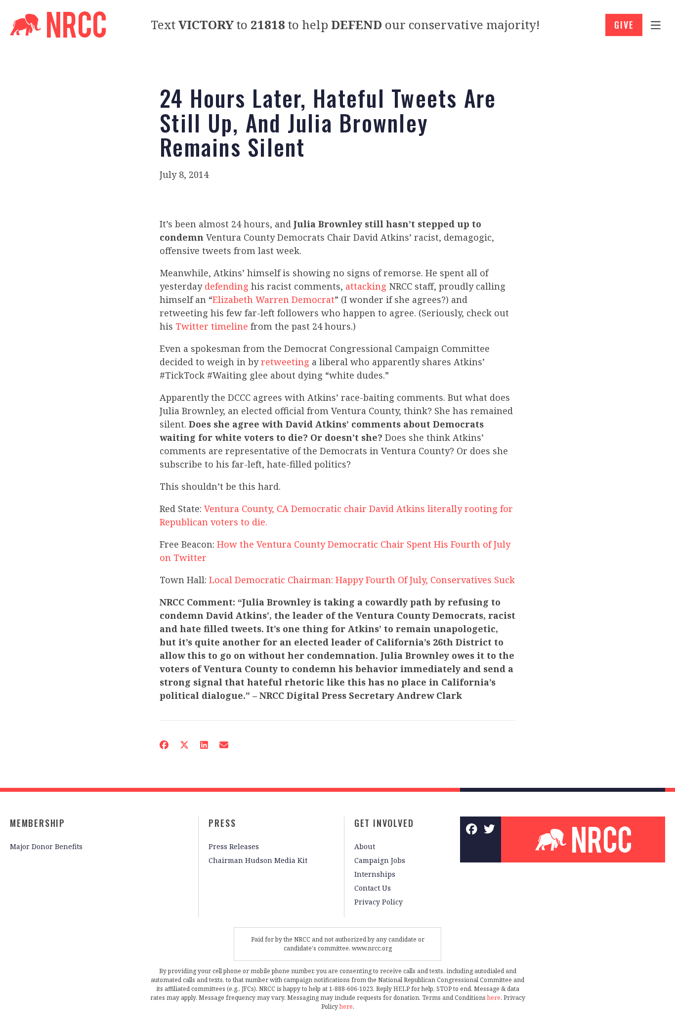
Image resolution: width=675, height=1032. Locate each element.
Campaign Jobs (379, 860)
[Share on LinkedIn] (204, 744)
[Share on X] (184, 744)
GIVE (623, 24)
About (364, 846)
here (494, 997)
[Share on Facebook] (164, 744)
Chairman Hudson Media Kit (258, 860)
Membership (37, 823)
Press (222, 823)
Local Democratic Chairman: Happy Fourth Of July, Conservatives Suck (362, 580)
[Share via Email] (224, 744)
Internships (374, 874)
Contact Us (372, 888)
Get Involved (384, 823)
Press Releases (234, 846)
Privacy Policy (378, 901)
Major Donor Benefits (46, 846)
